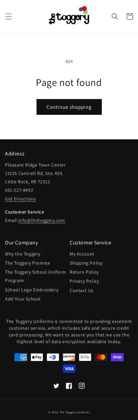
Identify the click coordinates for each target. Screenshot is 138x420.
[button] (8, 16)
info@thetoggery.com (41, 220)
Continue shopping (69, 107)
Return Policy (84, 272)
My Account (82, 254)
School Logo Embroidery (31, 290)
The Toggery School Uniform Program (35, 276)
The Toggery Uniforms (75, 412)
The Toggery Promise (27, 263)
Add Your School (23, 299)
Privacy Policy (84, 281)
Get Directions (20, 199)
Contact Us (81, 290)
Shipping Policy (86, 263)
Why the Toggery (23, 254)
